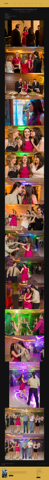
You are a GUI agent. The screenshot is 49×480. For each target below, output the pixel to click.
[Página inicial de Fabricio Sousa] (6, 3)
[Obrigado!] (22, 45)
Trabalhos (19, 3)
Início (15, 3)
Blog (32, 3)
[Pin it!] (27, 45)
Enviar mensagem (39, 471)
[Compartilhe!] (24, 45)
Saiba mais (11, 475)
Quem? (36, 3)
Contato (40, 3)
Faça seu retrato (26, 3)
